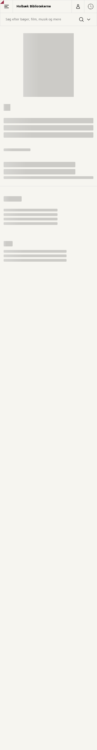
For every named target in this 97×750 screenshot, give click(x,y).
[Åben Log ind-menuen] (78, 6)
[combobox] (48, 19)
